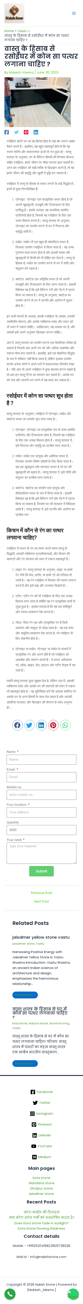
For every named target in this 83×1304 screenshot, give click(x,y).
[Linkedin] (36, 132)
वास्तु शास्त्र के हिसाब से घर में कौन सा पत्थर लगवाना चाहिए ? (40, 1013)
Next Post (41, 901)
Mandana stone (41, 1183)
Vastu (40, 944)
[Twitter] (16, 132)
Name (11, 752)
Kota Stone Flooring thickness (41, 1228)
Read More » (25, 995)
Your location (17, 805)
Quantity (13, 822)
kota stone (19, 1023)
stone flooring (59, 1023)
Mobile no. (14, 787)
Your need (14, 840)
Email (11, 769)
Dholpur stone (41, 1188)
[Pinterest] (26, 132)
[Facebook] (6, 132)
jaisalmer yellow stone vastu (40, 937)
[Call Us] (9, 1294)
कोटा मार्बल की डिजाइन (42, 1212)
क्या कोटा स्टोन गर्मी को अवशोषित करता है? (41, 1217)
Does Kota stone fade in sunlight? (41, 1223)
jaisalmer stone (23, 944)
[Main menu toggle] (74, 13)
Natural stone (38, 1023)
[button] (17, 725)
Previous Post (41, 893)
